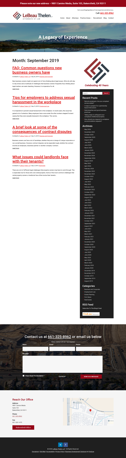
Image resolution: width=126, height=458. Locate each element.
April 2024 (87, 166)
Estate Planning (89, 294)
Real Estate (42, 165)
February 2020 (89, 265)
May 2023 (87, 184)
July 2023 (87, 182)
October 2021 (88, 221)
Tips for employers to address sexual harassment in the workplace (43, 99)
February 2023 (89, 187)
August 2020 (88, 250)
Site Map (42, 451)
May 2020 (87, 257)
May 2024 (87, 163)
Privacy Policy (60, 451)
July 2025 (87, 142)
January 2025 (88, 150)
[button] (124, 445)
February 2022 (89, 210)
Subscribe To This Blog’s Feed (92, 308)
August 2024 (88, 161)
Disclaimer (62, 376)
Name (24, 344)
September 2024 (89, 158)
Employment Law (44, 106)
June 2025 (87, 145)
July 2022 (87, 200)
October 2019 (88, 276)
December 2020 (89, 242)
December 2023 (89, 171)
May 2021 (87, 231)
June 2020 (87, 255)
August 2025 (88, 140)
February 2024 (89, 168)
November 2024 (89, 155)
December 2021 (89, 216)
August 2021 (88, 226)
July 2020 (87, 252)
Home (62, 18)
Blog (105, 18)
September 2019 (89, 278)
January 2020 (88, 268)
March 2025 (88, 148)
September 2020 (89, 247)
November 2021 (89, 218)
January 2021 (88, 239)
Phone (78, 344)
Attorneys (75, 18)
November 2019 (89, 273)
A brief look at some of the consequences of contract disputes (42, 129)
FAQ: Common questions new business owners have (37, 70)
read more (15, 89)
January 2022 (88, 213)
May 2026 (87, 129)
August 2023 (88, 179)
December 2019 (89, 270)
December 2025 (89, 132)
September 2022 (89, 195)
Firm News (87, 297)
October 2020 (88, 244)
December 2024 (89, 153)
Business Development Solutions (76, 451)
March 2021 (88, 234)
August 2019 (88, 281)
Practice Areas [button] (85, 18)
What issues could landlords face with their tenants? (40, 159)
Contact (111, 18)
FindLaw (91, 451)
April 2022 (87, 205)
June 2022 (87, 202)
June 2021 (87, 229)
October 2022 (88, 192)
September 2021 (89, 223)
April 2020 (87, 260)
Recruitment (97, 18)
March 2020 (88, 263)
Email (51, 344)
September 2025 (89, 137)
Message (26, 353)
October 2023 (88, 176)
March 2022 (88, 208)
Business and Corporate (46, 76)
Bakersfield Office (23, 427)
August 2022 (88, 197)
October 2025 (88, 135)
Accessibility (50, 451)
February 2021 (89, 236)
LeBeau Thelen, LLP (25, 76)
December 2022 (89, 189)
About (68, 18)
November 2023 (89, 174)
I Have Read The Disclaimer (34, 376)
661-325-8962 (107, 13)
